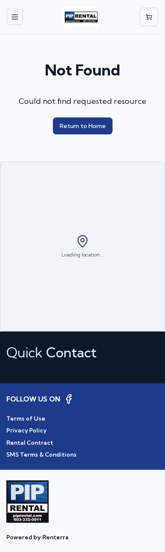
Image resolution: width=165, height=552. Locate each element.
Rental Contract (29, 442)
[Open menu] (15, 17)
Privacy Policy (26, 430)
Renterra (55, 537)
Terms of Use (25, 418)
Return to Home (83, 126)
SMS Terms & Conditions (41, 454)
